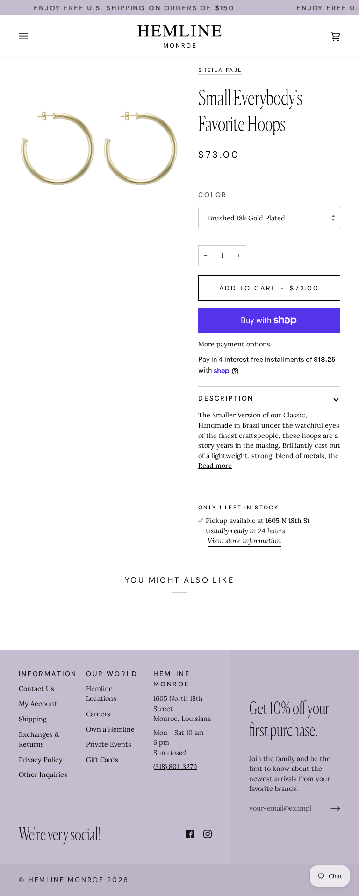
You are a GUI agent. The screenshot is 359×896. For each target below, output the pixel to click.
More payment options (234, 344)
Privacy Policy (41, 759)
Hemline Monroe (66, 879)
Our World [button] (112, 674)
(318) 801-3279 (175, 766)
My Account (38, 703)
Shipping (33, 719)
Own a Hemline (110, 729)
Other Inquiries (43, 774)
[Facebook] (190, 834)
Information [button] (48, 674)
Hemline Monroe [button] (171, 679)
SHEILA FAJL (220, 70)
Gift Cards (102, 759)
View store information (244, 540)
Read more (215, 465)
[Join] (328, 808)
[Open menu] (33, 36)
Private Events (108, 744)
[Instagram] (207, 834)
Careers (98, 714)
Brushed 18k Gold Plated (246, 218)
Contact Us (36, 688)
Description (226, 398)
